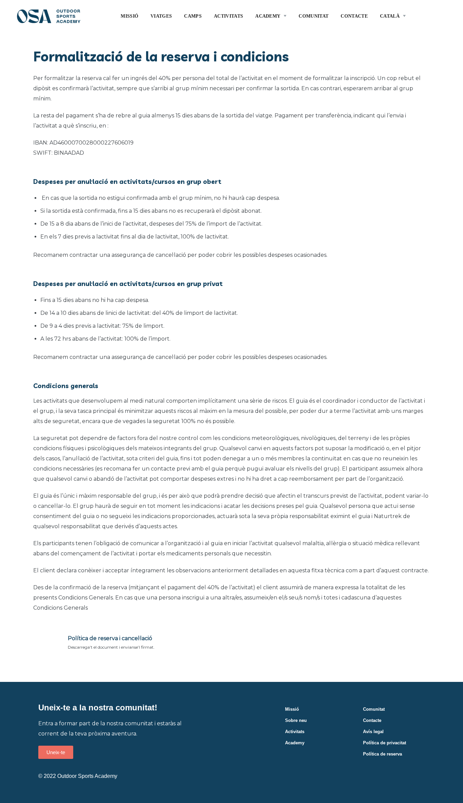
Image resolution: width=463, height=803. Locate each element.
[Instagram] (421, 769)
